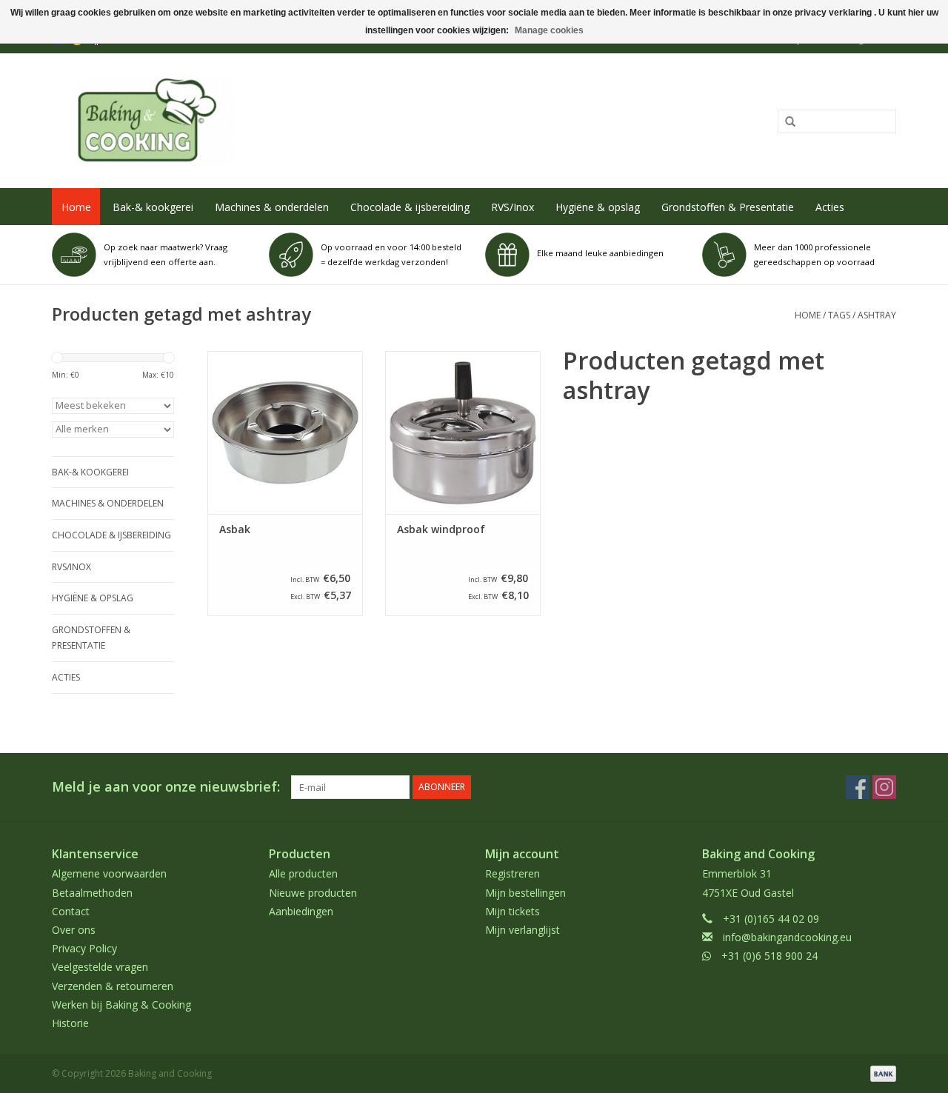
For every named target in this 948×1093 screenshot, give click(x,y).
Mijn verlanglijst (522, 930)
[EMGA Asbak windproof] (463, 432)
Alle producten (303, 873)
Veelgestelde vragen (100, 967)
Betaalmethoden (92, 893)
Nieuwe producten (313, 893)
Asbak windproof (441, 529)
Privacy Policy (84, 948)
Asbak (234, 529)
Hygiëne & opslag (597, 207)
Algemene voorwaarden (109, 873)
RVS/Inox (512, 207)
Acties (829, 207)
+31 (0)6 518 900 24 (769, 956)
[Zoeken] (785, 122)
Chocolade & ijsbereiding (410, 207)
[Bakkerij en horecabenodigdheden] (301, 121)
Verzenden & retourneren (112, 986)
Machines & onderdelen (272, 207)
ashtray (877, 315)
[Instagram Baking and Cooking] (884, 787)
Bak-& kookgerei (153, 207)
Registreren (512, 873)
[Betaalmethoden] (880, 1072)
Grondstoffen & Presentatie (727, 207)
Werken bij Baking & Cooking (121, 1004)
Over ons (74, 930)
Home (76, 207)
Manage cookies (549, 30)
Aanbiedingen (301, 911)
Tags (839, 315)
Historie (70, 1023)
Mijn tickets (512, 911)
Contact (71, 911)
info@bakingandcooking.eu (787, 937)
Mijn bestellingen (525, 893)
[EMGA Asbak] (285, 432)
